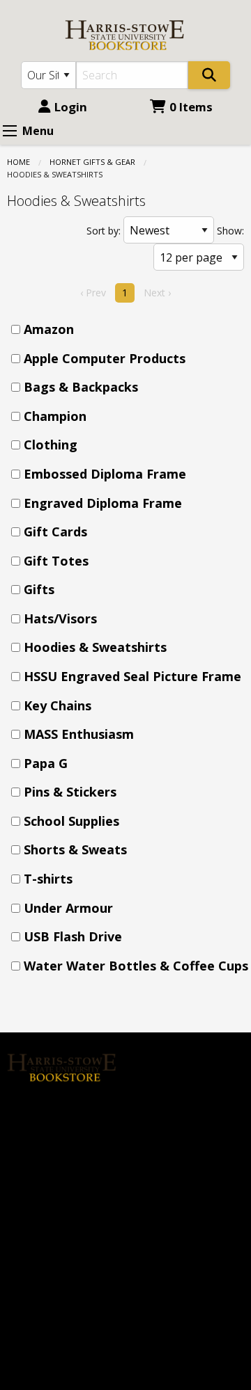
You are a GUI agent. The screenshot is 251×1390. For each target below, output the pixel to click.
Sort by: (103, 230)
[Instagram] (54, 1112)
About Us (156, 1052)
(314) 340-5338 (45, 1288)
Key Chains (57, 705)
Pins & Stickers (70, 791)
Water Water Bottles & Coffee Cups (136, 965)
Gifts (39, 589)
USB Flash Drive (73, 936)
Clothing (50, 444)
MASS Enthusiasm (79, 734)
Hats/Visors (60, 618)
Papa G (46, 763)
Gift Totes (56, 560)
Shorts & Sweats (75, 849)
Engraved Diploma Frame (103, 503)
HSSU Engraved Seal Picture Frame (132, 676)
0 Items (191, 107)
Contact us (160, 1122)
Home (18, 162)
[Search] (209, 75)
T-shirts (48, 878)
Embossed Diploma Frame (105, 473)
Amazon (49, 329)
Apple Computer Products (104, 358)
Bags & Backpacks (81, 386)
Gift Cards (55, 531)
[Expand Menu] (10, 130)
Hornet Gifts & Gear (92, 162)
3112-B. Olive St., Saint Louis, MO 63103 (55, 1329)
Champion (55, 416)
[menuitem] (129, 329)
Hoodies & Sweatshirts (95, 647)
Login (70, 107)
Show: (230, 230)
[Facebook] (24, 1112)
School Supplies (71, 821)
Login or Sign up (187, 1098)
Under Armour (68, 908)
